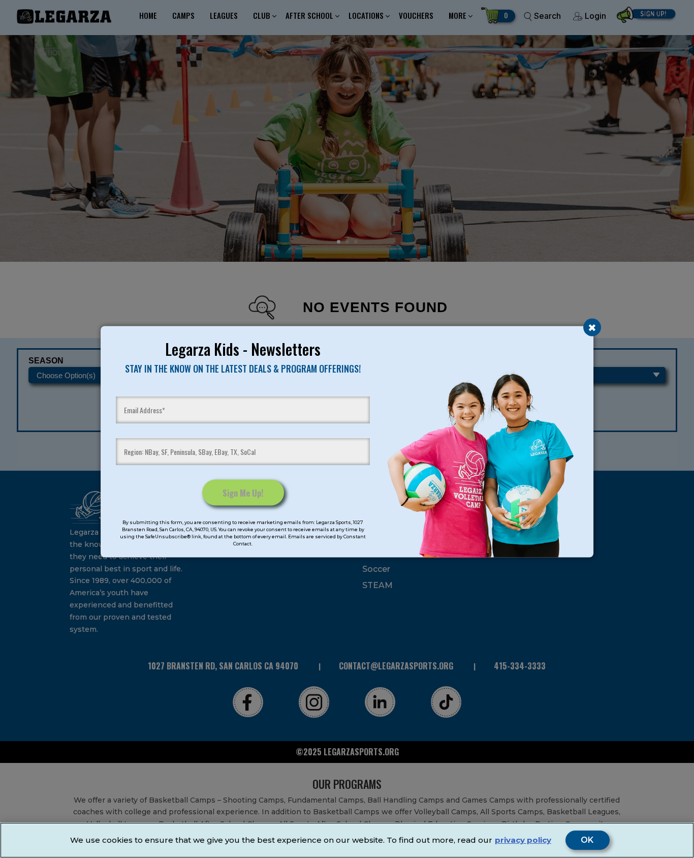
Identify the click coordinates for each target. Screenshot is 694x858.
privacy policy (523, 840)
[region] (347, 840)
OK (587, 840)
